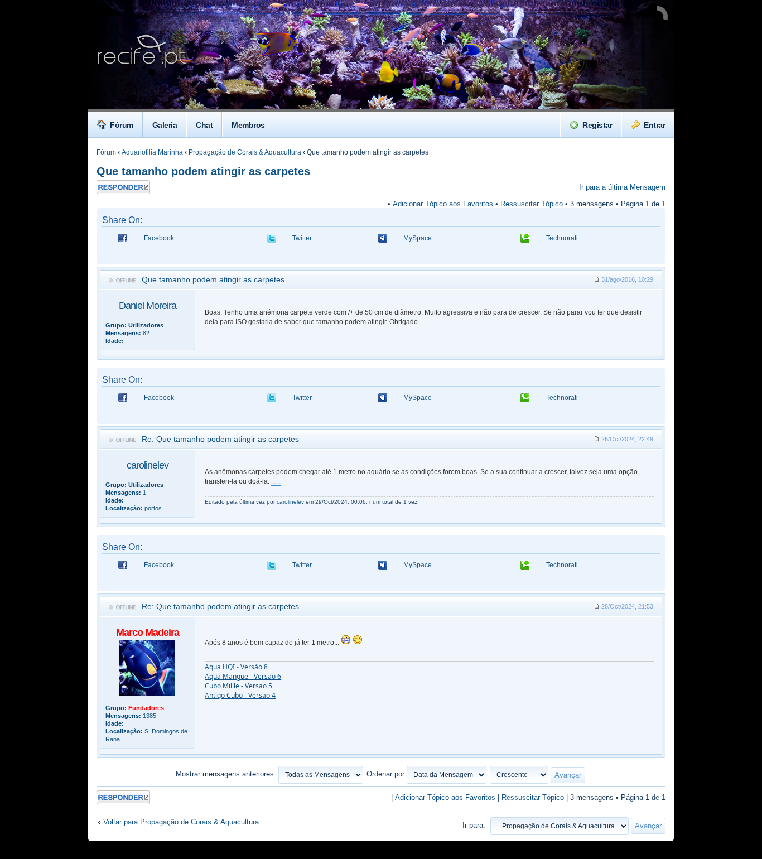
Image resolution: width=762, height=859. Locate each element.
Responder (114, 184)
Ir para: (473, 825)
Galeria (164, 124)
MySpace (417, 238)
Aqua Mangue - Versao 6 (243, 676)
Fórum (121, 124)
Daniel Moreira (147, 305)
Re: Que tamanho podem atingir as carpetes (220, 439)
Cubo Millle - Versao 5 (238, 686)
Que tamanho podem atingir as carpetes (203, 171)
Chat (204, 124)
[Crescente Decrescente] (538, 774)
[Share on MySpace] (382, 241)
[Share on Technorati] (524, 241)
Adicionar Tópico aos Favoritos (443, 204)
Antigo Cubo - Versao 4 (240, 695)
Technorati (562, 238)
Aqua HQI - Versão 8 (236, 667)
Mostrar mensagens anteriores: (227, 774)
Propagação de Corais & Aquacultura (245, 152)
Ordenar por (386, 774)
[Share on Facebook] (122, 241)
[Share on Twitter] (271, 241)
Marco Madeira (147, 632)
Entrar (654, 124)
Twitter (302, 238)
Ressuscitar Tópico (531, 204)
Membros (248, 124)
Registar (597, 124)
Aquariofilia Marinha (152, 152)
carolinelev (147, 465)
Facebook (159, 238)
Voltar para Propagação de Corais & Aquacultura (181, 822)
